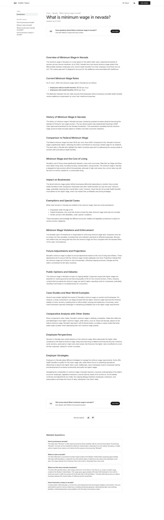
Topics (48, 13)
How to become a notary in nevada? (25, 33)
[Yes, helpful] (88, 418)
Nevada (55, 13)
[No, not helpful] (93, 418)
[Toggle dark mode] (134, 3)
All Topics (126, 3)
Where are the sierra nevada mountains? (26, 29)
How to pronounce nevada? (25, 22)
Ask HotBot (144, 3)
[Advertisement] (84, 44)
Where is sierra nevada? (24, 25)
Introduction (21, 14)
